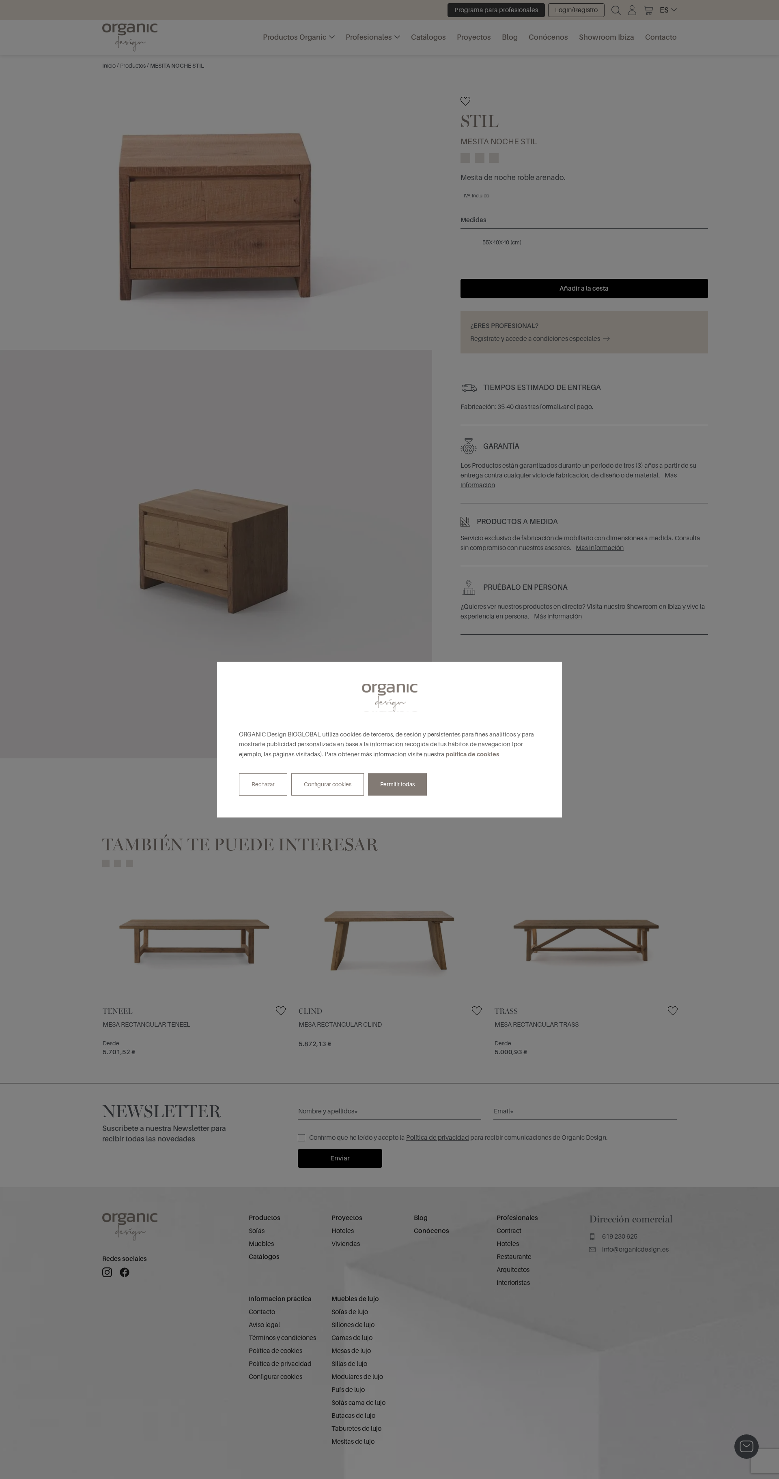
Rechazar (263, 784)
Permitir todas (397, 784)
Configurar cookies (327, 784)
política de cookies (472, 754)
